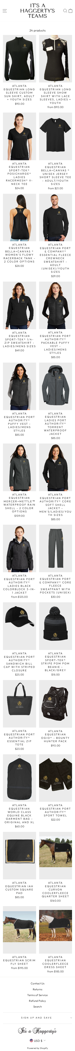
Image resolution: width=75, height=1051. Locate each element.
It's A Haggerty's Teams (37, 11)
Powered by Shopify (37, 1048)
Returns (37, 989)
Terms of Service (37, 995)
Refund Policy (37, 1000)
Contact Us (37, 983)
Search (37, 1006)
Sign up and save (36, 1017)
